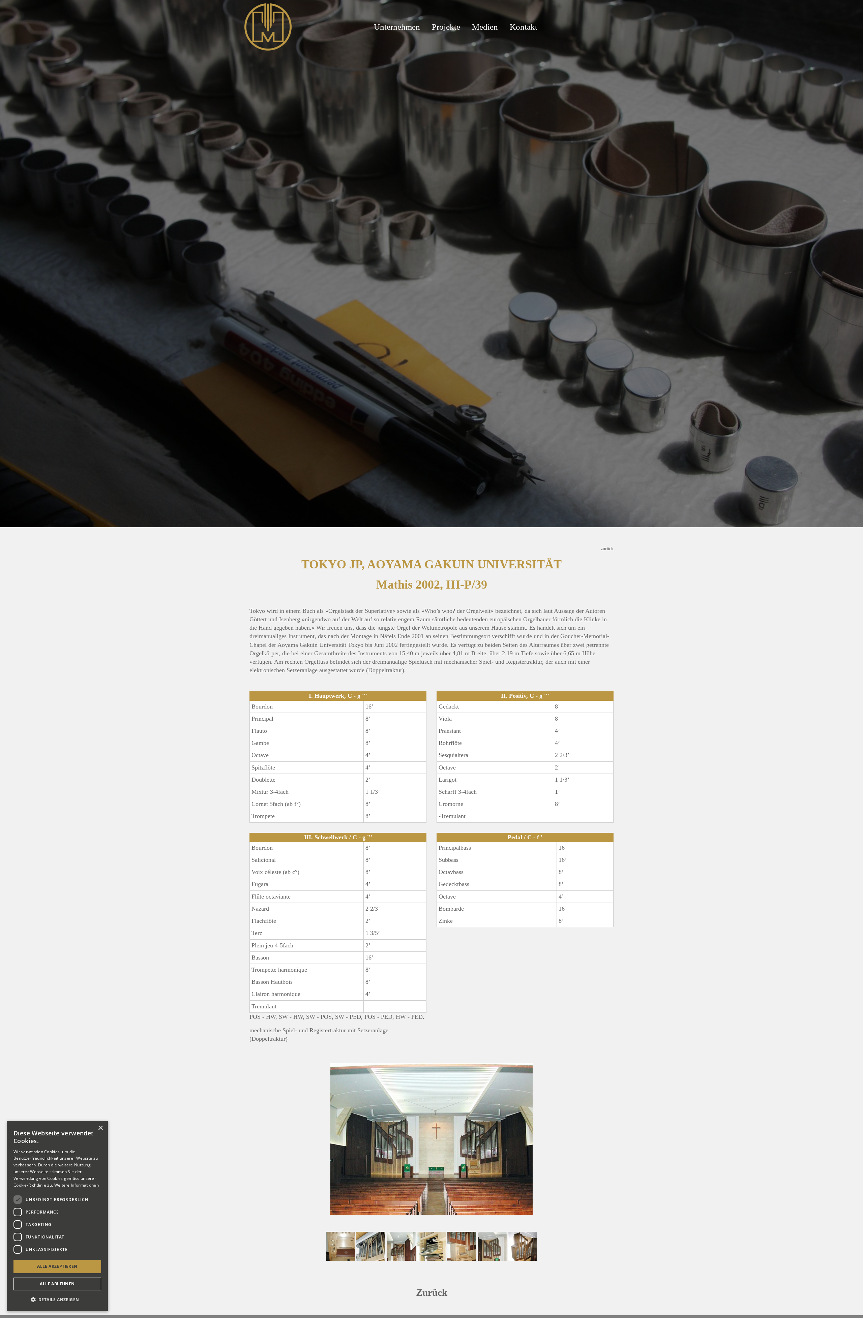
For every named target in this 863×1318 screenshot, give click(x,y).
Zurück (431, 1292)
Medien (485, 26)
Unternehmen (397, 26)
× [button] (100, 1128)
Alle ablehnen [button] (57, 1284)
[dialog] (57, 1216)
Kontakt (523, 26)
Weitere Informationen (76, 1185)
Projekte (446, 26)
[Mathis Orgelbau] (268, 26)
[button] (57, 1300)
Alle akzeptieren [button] (57, 1266)
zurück (607, 548)
